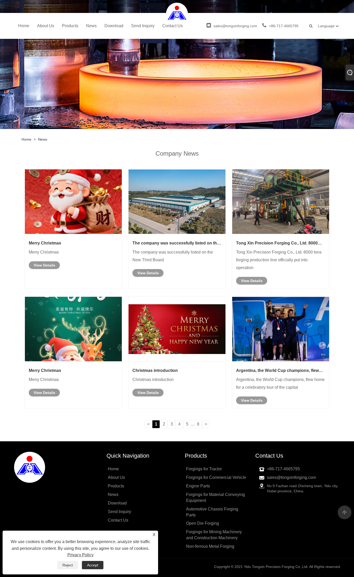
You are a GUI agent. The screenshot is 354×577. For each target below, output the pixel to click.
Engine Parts (198, 486)
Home (23, 26)
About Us (45, 26)
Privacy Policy (80, 555)
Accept (92, 565)
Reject (67, 565)
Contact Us (172, 26)
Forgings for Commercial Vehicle (216, 477)
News (91, 26)
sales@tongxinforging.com (235, 26)
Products (70, 26)
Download (113, 26)
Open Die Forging (202, 523)
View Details (44, 265)
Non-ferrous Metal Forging (210, 546)
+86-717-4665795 (284, 26)
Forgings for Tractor (204, 469)
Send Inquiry (142, 26)
